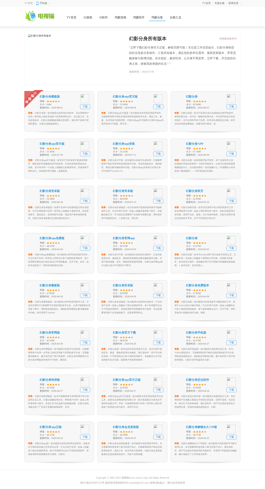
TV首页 (28, 3)
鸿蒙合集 (157, 17)
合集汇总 (175, 17)
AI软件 (103, 17)
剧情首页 (233, 3)
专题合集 (220, 3)
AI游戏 (87, 17)
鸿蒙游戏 (120, 17)
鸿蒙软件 (139, 17)
